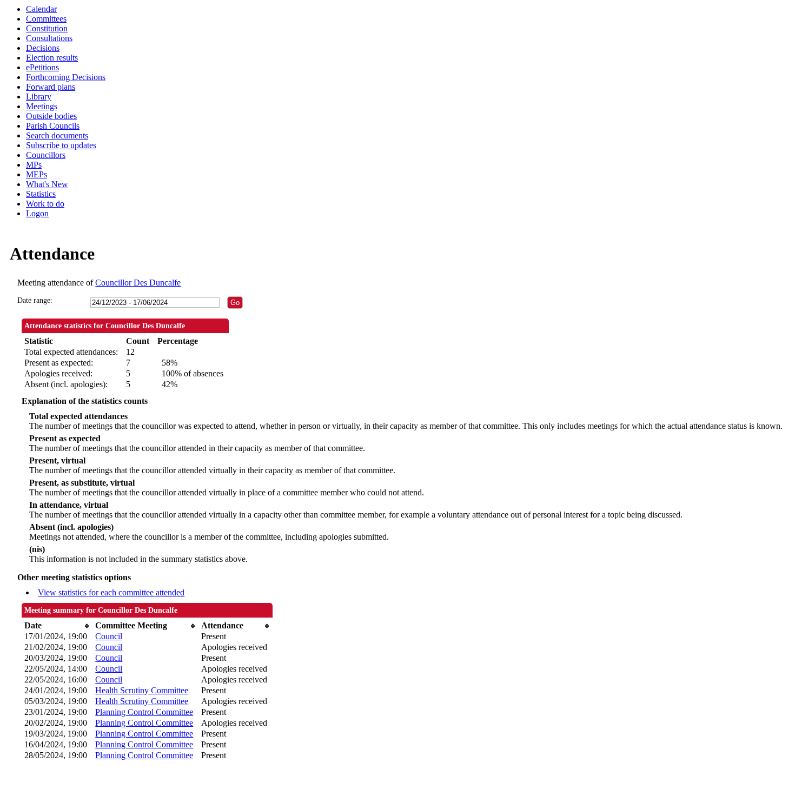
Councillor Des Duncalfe (138, 282)
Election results (52, 57)
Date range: (34, 300)
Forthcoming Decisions (65, 77)
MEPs (36, 174)
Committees (46, 18)
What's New (47, 184)
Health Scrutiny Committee (141, 690)
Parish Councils (53, 125)
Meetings (41, 106)
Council (108, 636)
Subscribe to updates (61, 145)
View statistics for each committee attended (111, 592)
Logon (37, 213)
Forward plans (50, 86)
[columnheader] (57, 625)
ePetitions (42, 67)
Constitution (47, 28)
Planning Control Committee (144, 712)
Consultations (49, 38)
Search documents (57, 135)
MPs (34, 164)
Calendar (41, 9)
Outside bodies (51, 116)
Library (38, 96)
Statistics (41, 193)
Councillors (45, 155)
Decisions (42, 47)
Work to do (45, 203)
